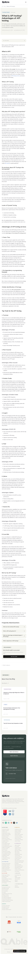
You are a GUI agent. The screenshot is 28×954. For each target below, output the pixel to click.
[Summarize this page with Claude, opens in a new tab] (11, 823)
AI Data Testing (18, 858)
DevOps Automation (6, 905)
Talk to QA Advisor (14, 751)
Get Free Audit (14, 656)
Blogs (16, 876)
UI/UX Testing (4, 842)
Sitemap (8, 951)
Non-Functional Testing (6, 852)
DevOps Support (5, 908)
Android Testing (5, 876)
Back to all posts (6, 665)
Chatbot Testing (18, 847)
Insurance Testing (18, 835)
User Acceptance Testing (7, 839)
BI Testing (16, 863)
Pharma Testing (18, 838)
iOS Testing (4, 877)
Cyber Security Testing (6, 834)
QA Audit (4, 892)
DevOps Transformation (6, 909)
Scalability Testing (5, 855)
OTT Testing (4, 882)
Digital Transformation (6, 901)
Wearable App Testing (6, 881)
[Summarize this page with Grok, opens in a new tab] (14, 823)
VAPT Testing (4, 850)
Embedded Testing (18, 867)
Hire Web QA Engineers (6, 897)
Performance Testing (6, 851)
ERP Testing (17, 851)
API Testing (4, 871)
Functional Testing (5, 829)
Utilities (16, 881)
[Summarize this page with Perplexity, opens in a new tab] (9, 823)
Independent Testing (6, 833)
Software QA (4, 831)
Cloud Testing (17, 855)
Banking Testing (18, 831)
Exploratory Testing (5, 838)
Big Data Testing (18, 864)
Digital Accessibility (6, 847)
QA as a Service (5, 889)
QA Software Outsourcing (7, 893)
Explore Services (14, 755)
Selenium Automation (6, 863)
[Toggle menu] (26, 2)
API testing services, (16, 75)
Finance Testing (18, 830)
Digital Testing (5, 859)
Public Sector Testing (19, 834)
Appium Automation (6, 867)
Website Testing (5, 880)
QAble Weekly (17, 877)
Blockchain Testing (18, 854)
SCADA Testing (18, 868)
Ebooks (16, 880)
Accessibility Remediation (7, 846)
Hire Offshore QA (5, 896)
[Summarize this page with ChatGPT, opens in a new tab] (6, 823)
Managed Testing (5, 888)
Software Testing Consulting (7, 900)
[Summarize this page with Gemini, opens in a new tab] (17, 823)
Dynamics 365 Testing (19, 862)
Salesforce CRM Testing (19, 860)
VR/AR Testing (17, 849)
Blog (5, 6)
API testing (7, 163)
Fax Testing (17, 871)
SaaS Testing (17, 833)
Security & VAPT (5, 848)
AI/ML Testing (17, 845)
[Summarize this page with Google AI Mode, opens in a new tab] (3, 823)
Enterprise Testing (5, 835)
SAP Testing (17, 859)
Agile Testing (4, 856)
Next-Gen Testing (18, 850)
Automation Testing (6, 864)
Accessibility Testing (6, 843)
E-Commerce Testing (19, 839)
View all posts (4, 683)
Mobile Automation (5, 868)
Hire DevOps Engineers (6, 898)
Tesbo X (16, 885)
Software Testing (5, 830)
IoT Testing (17, 846)
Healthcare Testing (18, 829)
